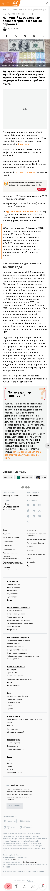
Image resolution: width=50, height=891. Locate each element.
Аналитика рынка (13, 743)
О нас (5, 530)
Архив (29, 558)
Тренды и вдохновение (15, 749)
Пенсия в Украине (13, 685)
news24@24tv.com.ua (11, 496)
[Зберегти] (43, 36)
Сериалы (10, 709)
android (10, 821)
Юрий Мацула (13, 29)
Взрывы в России (13, 627)
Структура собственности (36, 554)
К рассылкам (14, 806)
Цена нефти (11, 670)
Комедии (10, 705)
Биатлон (10, 769)
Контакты (30, 547)
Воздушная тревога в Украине (18, 620)
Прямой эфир (12, 591)
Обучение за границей (15, 732)
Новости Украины (13, 587)
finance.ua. (24, 144)
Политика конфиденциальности (10, 557)
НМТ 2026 (10, 726)
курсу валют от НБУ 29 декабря (22, 211)
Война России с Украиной (18, 608)
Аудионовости (12, 597)
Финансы (6, 10)
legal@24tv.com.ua (30, 862)
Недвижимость (13, 740)
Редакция (6, 534)
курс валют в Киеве (24, 172)
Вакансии (30, 550)
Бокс (8, 760)
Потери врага (12, 630)
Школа (9, 723)
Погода (9, 600)
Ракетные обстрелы (14, 611)
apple (25, 821)
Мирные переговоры (15, 617)
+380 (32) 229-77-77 (16, 860)
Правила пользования (11, 553)
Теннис (9, 766)
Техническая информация (36, 543)
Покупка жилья (12, 746)
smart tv (10, 827)
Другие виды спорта (14, 773)
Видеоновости (12, 594)
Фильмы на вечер (13, 702)
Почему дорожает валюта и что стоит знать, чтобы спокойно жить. (23, 455)
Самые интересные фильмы (17, 696)
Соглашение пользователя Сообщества (36, 534)
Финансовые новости (15, 676)
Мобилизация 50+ (13, 644)
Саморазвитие (12, 729)
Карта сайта (31, 562)
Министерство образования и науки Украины (24, 719)
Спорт (9, 757)
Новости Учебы (13, 716)
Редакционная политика (11, 538)
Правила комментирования (36, 539)
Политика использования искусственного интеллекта (13, 562)
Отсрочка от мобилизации (17, 653)
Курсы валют (12, 673)
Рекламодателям (9, 549)
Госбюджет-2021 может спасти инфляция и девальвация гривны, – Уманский (22, 152)
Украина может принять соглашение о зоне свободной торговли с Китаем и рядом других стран (25, 378)
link (28, 505)
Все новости (12, 581)
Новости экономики (16, 667)
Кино (9, 693)
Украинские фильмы (14, 699)
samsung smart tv (25, 827)
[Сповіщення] (47, 3)
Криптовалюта (17, 10)
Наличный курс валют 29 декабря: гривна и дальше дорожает (35, 10)
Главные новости (13, 584)
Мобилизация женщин (15, 647)
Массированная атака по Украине (20, 623)
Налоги (9, 682)
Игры (28, 566)
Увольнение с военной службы (18, 640)
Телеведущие (7, 545)
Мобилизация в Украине (18, 637)
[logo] (15, 3)
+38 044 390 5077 (33, 496)
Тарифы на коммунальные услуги (19, 679)
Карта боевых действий (16, 614)
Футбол (9, 763)
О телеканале (8, 541)
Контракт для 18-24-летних (17, 650)
